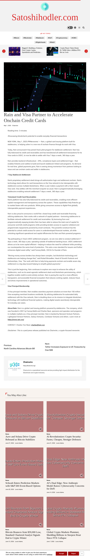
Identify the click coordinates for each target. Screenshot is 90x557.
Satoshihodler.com (45, 17)
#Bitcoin (16, 38)
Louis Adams (19, 443)
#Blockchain (27, 38)
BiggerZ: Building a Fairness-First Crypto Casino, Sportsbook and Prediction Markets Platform (10, 51)
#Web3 (52, 42)
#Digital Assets (40, 42)
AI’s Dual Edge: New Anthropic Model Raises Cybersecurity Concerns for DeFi (65, 486)
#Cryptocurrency (61, 38)
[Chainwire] (14, 366)
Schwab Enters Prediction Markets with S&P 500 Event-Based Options (22, 484)
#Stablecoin (40, 38)
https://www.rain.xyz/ (16, 320)
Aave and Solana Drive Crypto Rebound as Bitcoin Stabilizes (20, 438)
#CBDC (74, 38)
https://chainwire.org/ (29, 365)
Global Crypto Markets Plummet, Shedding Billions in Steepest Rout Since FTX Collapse (64, 535)
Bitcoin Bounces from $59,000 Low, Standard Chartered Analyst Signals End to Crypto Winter (23, 535)
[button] (3, 51)
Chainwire (15, 125)
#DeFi (50, 38)
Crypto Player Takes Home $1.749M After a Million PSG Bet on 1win (48, 50)
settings (49, 555)
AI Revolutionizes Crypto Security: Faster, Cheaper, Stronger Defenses (64, 438)
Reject (73, 553)
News (7, 434)
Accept (61, 553)
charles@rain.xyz (38, 325)
